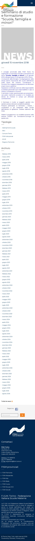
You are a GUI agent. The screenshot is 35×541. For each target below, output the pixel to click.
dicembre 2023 (7, 316)
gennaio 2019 (6, 185)
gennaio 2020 (6, 217)
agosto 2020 (6, 237)
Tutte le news (6, 401)
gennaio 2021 (6, 251)
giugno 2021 (6, 262)
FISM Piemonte (7, 473)
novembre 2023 (7, 314)
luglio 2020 (5, 234)
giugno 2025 (6, 362)
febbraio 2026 (6, 379)
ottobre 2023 (6, 311)
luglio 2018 (5, 168)
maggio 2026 (6, 385)
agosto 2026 (6, 393)
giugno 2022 (6, 279)
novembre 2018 (7, 179)
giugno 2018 (6, 165)
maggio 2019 (6, 197)
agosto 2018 (6, 171)
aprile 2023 (5, 296)
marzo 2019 (6, 191)
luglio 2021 (5, 265)
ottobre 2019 (6, 208)
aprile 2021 (5, 259)
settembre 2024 (7, 336)
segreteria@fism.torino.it (13, 461)
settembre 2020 (7, 239)
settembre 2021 (7, 271)
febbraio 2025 (6, 351)
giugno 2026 (6, 388)
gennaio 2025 (6, 348)
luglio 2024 (5, 331)
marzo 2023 (6, 294)
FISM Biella (5, 481)
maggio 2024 (6, 325)
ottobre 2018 (6, 177)
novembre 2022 (7, 291)
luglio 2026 (5, 391)
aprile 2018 (5, 159)
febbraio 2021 (6, 254)
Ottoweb (12, 538)
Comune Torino (7, 133)
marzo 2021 (6, 256)
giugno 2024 (6, 328)
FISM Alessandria (7, 475)
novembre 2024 (7, 342)
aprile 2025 (5, 356)
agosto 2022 (6, 282)
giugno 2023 (6, 302)
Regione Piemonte (8, 142)
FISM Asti (5, 478)
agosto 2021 (6, 268)
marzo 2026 (6, 382)
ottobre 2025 (6, 371)
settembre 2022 (7, 285)
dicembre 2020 (7, 248)
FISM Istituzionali (7, 136)
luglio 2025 (5, 365)
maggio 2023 (6, 299)
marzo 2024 (6, 319)
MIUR (4, 139)
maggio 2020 (6, 228)
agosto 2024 (6, 334)
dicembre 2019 (7, 214)
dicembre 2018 (7, 182)
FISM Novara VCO (8, 487)
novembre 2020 (7, 245)
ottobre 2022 (6, 288)
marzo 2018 (6, 157)
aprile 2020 (5, 225)
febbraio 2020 (6, 219)
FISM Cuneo (6, 484)
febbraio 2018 (6, 154)
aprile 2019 (5, 194)
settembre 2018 (7, 174)
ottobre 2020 (6, 242)
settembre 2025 (7, 368)
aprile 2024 (5, 322)
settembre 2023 (7, 308)
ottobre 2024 (6, 339)
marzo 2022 (6, 276)
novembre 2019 (7, 211)
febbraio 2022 (6, 274)
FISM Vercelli (6, 490)
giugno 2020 (6, 231)
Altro (3, 131)
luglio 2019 (5, 202)
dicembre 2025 (7, 373)
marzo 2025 (6, 353)
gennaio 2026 (6, 376)
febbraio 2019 (6, 188)
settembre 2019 (7, 205)
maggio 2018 (6, 162)
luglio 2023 (5, 305)
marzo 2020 (6, 222)
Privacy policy (20, 538)
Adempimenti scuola (8, 128)
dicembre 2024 (7, 345)
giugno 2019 (6, 199)
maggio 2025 (6, 359)
